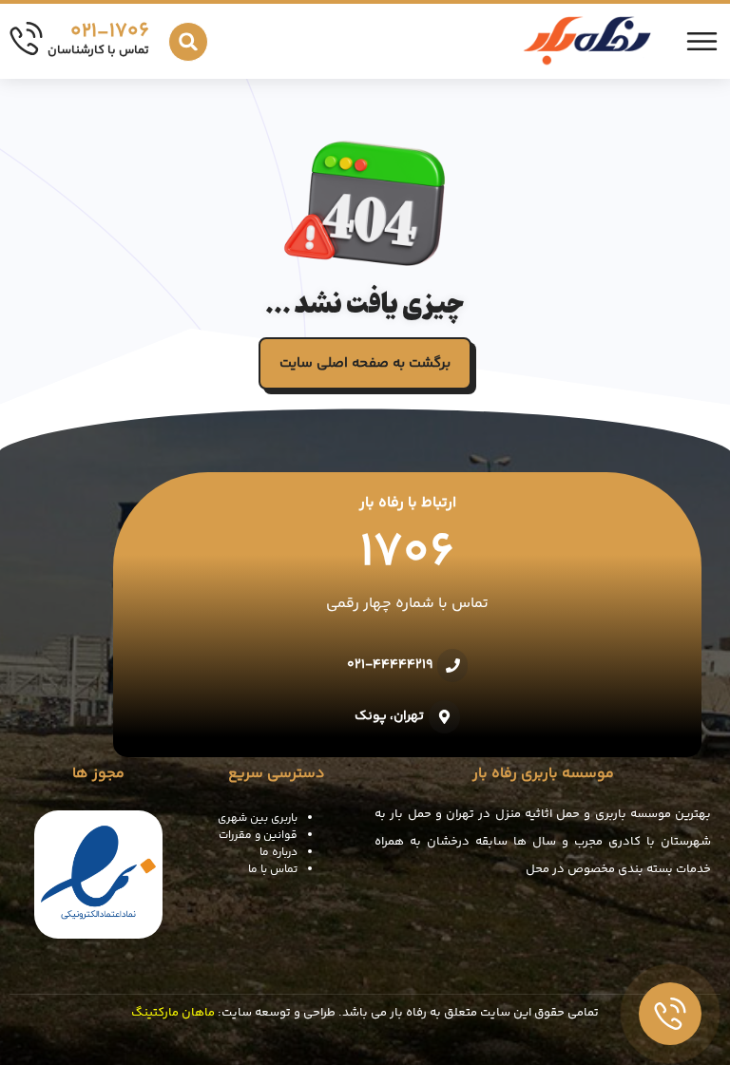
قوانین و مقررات (258, 836)
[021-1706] (26, 38)
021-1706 (109, 32)
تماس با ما (273, 870)
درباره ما (278, 853)
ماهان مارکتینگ (173, 1012)
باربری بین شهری (258, 818)
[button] (188, 42)
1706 (407, 554)
